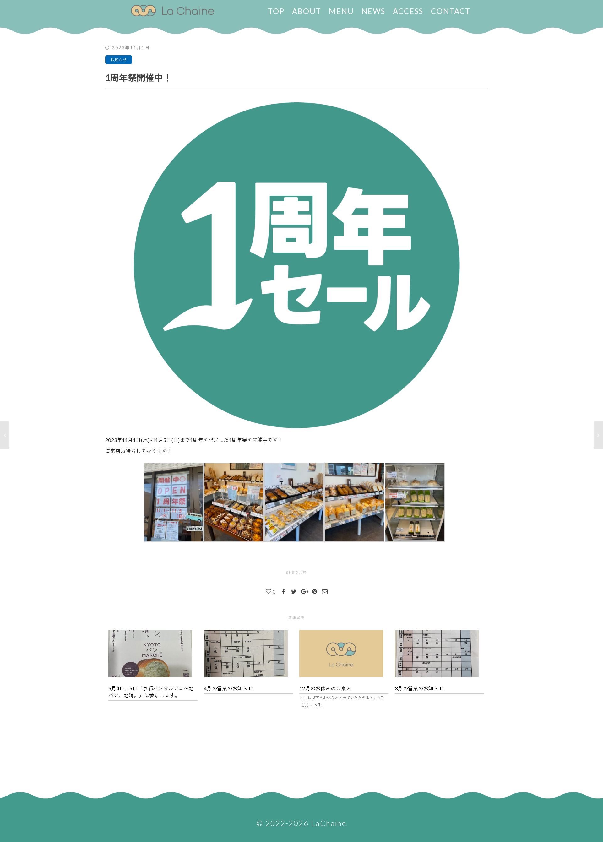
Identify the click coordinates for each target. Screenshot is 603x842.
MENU (341, 10)
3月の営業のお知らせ (419, 688)
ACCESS (408, 10)
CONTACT (450, 10)
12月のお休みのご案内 (325, 688)
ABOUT (306, 10)
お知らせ (118, 59)
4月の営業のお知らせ (228, 688)
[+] (153, 653)
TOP (276, 10)
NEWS (373, 10)
